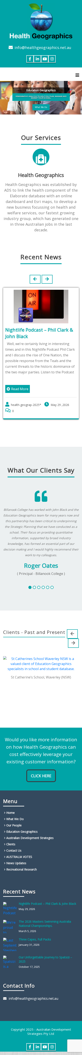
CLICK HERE (41, 775)
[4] (43, 587)
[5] (47, 587)
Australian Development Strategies (30, 838)
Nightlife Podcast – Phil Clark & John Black (47, 904)
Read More (19, 389)
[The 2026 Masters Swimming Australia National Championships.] (11, 926)
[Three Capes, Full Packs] (11, 944)
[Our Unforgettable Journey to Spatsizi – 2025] (11, 962)
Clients (10, 844)
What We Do (41, 107)
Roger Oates (41, 565)
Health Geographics (41, 174)
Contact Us (13, 850)
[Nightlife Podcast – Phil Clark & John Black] (11, 908)
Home (10, 813)
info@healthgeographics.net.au (43, 47)
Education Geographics (22, 832)
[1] (30, 587)
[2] (34, 587)
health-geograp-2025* (26, 405)
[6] (52, 587)
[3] (38, 587)
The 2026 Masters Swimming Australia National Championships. (45, 923)
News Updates (16, 863)
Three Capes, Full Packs (35, 939)
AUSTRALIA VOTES (19, 857)
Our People (14, 825)
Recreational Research (21, 869)
